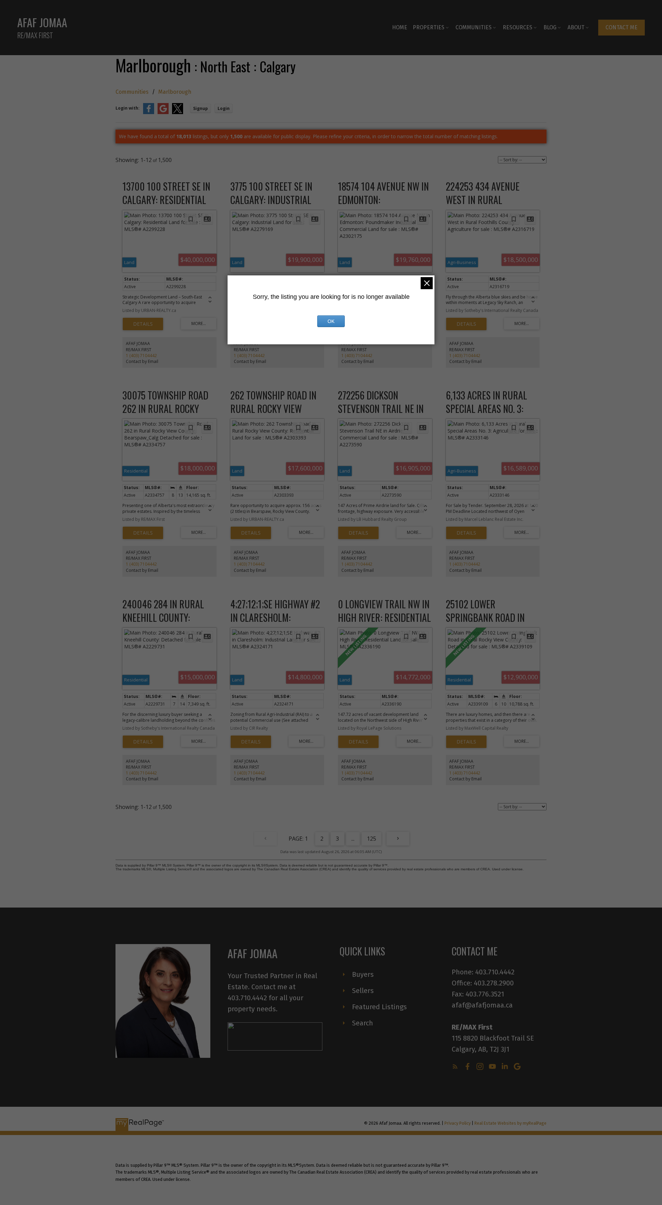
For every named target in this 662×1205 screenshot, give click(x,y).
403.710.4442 (494, 972)
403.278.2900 (494, 983)
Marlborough (174, 92)
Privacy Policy (457, 1123)
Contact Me (621, 27)
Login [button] (224, 108)
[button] (621, 28)
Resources (517, 27)
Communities (473, 27)
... (352, 838)
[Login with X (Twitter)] (177, 112)
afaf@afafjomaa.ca (482, 1005)
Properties (428, 27)
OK (331, 321)
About (576, 27)
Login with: (128, 108)
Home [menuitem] (399, 27)
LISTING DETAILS (143, 324)
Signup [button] (200, 108)
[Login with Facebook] (148, 112)
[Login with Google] (163, 112)
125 (371, 838)
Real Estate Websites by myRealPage (510, 1123)
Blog (549, 27)
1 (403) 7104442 (141, 355)
